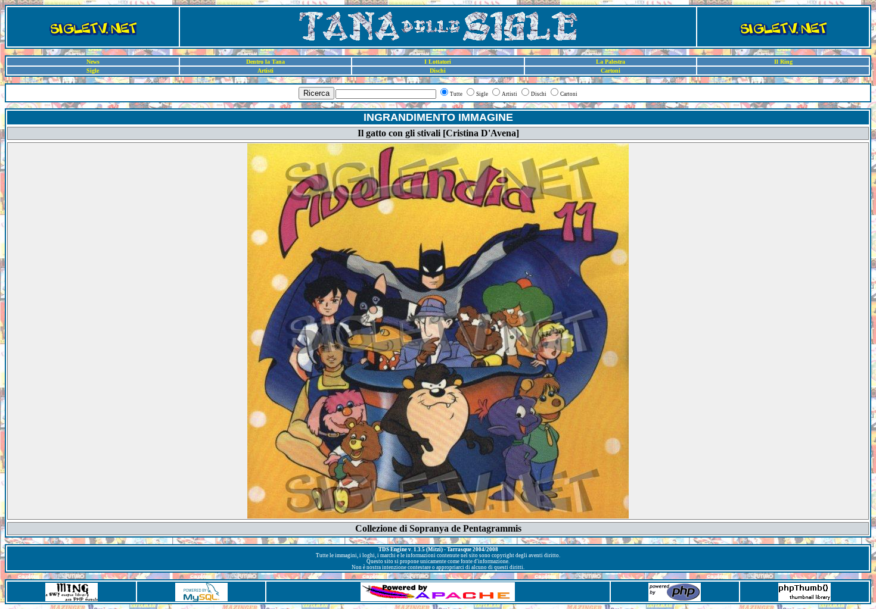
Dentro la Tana (265, 61)
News (93, 61)
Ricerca (316, 93)
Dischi (438, 70)
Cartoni (610, 70)
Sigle (92, 70)
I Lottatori (437, 61)
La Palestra (610, 61)
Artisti (265, 70)
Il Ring (783, 61)
